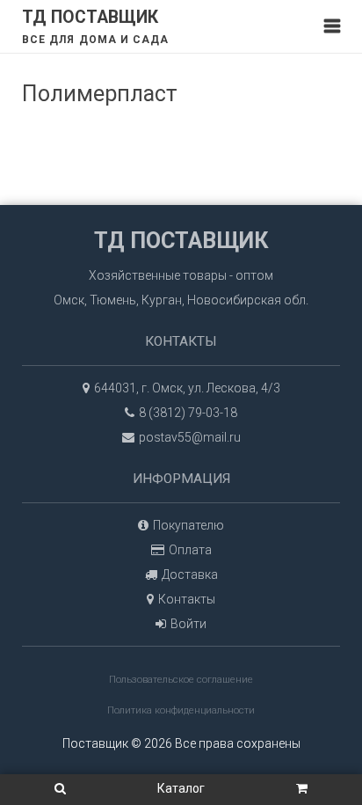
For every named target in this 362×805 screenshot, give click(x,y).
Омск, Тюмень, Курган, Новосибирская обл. (181, 300)
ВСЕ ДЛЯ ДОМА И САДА (96, 39)
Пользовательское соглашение (181, 679)
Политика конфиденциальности (181, 710)
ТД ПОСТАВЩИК (90, 17)
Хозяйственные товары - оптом (181, 275)
